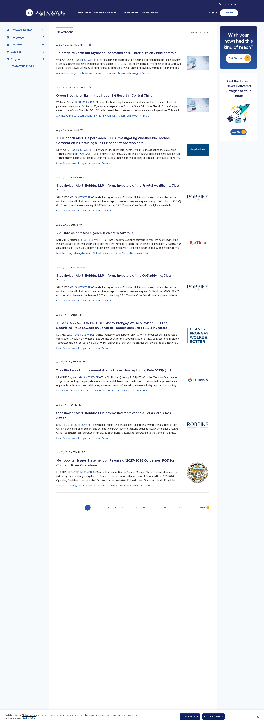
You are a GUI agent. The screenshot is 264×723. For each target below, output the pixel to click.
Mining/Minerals (83, 253)
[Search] (220, 4)
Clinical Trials (81, 390)
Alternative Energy (66, 73)
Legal (83, 163)
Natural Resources (103, 253)
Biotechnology (64, 390)
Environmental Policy (105, 485)
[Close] (258, 716)
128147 (180, 507)
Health (111, 390)
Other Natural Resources (128, 253)
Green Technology (128, 73)
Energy (97, 73)
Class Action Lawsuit (67, 163)
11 (158, 507)
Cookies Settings (190, 716)
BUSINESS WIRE (84, 59)
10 (151, 507)
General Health (98, 390)
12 (165, 507)
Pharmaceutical (141, 390)
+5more (145, 485)
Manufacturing (64, 253)
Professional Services (100, 163)
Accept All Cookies (213, 716)
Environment (110, 73)
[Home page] (46, 12)
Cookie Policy (29, 718)
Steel (146, 253)
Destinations (85, 73)
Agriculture (62, 485)
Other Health (124, 390)
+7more (144, 73)
